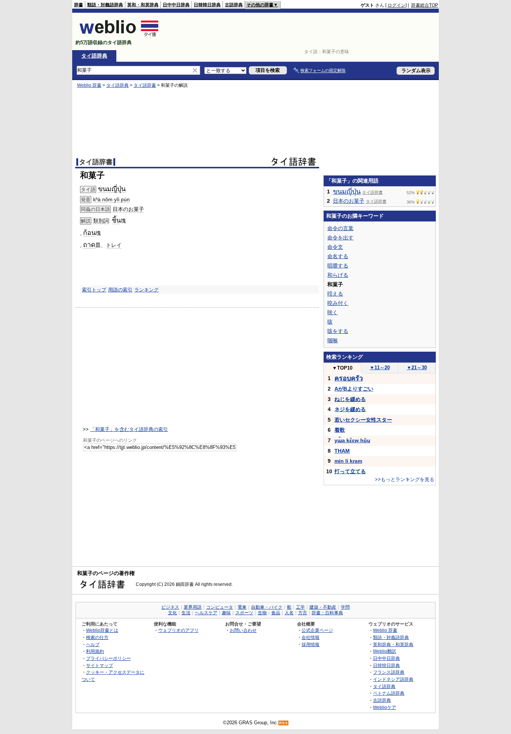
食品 (275, 613)
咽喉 (332, 340)
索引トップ (94, 290)
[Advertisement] (302, 31)
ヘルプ (93, 644)
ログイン (397, 5)
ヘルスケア (206, 613)
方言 (302, 613)
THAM (342, 451)
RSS (283, 723)
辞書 (78, 5)
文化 (172, 613)
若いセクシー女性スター (363, 420)
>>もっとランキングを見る (404, 479)
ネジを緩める (350, 409)
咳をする (337, 331)
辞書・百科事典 (327, 613)
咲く (332, 312)
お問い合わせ (243, 630)
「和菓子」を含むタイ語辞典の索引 (129, 429)
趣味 (226, 613)
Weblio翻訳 (384, 651)
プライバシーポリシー (108, 658)
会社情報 (310, 637)
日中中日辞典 (176, 5)
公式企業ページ (317, 630)
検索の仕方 (97, 637)
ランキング (146, 290)
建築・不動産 (322, 607)
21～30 (417, 367)
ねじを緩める (350, 399)
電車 (242, 607)
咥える (335, 294)
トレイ (114, 245)
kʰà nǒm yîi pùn (111, 199)
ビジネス (170, 607)
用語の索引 (120, 290)
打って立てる (350, 471)
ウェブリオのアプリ (178, 630)
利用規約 (95, 651)
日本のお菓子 (128, 209)
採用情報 (310, 644)
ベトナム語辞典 (388, 693)
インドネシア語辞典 (393, 679)
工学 (300, 607)
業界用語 (193, 607)
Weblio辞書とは (102, 630)
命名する (337, 256)
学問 (345, 607)
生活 (185, 613)
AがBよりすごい (353, 389)
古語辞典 (234, 5)
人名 (289, 613)
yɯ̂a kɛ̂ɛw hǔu (352, 440)
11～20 (380, 367)
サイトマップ (99, 665)
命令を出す (340, 238)
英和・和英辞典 (143, 5)
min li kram (348, 461)
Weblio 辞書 (89, 85)
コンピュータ (219, 607)
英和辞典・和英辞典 (393, 644)
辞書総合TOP (424, 5)
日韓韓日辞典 (207, 5)
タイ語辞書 (145, 85)
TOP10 (342, 368)
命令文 (335, 247)
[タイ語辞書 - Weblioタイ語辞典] (119, 36)
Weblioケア (384, 707)
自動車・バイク (266, 607)
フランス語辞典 (388, 672)
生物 (262, 613)
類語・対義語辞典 (105, 5)
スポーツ (244, 613)
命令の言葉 (340, 228)
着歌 (339, 430)
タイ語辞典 (94, 56)
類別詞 (101, 221)
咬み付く (337, 303)
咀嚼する (337, 266)
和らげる (337, 275)
